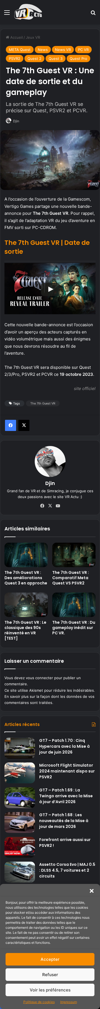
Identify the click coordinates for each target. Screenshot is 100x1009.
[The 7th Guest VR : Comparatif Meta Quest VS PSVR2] (74, 555)
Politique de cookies (39, 1002)
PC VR (83, 49)
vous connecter (39, 678)
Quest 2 (34, 58)
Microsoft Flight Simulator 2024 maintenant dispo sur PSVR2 (67, 771)
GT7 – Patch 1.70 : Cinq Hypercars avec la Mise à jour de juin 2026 (64, 746)
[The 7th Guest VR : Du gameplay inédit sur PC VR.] (74, 605)
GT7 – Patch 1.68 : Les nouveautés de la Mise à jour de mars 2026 (63, 820)
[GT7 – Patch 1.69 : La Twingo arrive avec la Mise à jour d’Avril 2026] (19, 797)
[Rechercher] (93, 14)
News (43, 49)
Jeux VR (33, 37)
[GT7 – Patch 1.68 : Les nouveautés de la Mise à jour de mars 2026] (19, 822)
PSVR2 (14, 58)
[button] (91, 891)
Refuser (50, 974)
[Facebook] (10, 425)
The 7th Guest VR (42, 403)
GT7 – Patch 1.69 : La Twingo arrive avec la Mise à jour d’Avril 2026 (66, 796)
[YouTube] (57, 506)
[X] (23, 425)
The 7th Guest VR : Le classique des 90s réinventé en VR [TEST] (25, 630)
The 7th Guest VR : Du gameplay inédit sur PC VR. (73, 628)
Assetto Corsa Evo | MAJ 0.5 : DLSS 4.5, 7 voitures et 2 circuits (67, 870)
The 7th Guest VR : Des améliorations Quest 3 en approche (25, 578)
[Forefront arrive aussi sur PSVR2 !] (19, 847)
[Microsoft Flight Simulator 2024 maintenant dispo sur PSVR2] (19, 772)
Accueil (16, 37)
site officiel (85, 388)
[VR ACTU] (28, 12)
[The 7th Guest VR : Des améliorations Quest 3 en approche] (26, 555)
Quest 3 (55, 58)
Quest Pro (78, 58)
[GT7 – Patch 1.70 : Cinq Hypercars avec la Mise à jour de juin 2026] (19, 748)
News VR (63, 49)
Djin (16, 121)
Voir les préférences (50, 990)
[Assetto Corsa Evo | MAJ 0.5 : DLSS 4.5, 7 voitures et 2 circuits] (19, 872)
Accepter (50, 959)
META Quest (20, 49)
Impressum (68, 1002)
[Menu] (7, 14)
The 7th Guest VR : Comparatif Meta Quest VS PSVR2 (70, 578)
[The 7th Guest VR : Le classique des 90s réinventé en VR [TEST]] (26, 605)
